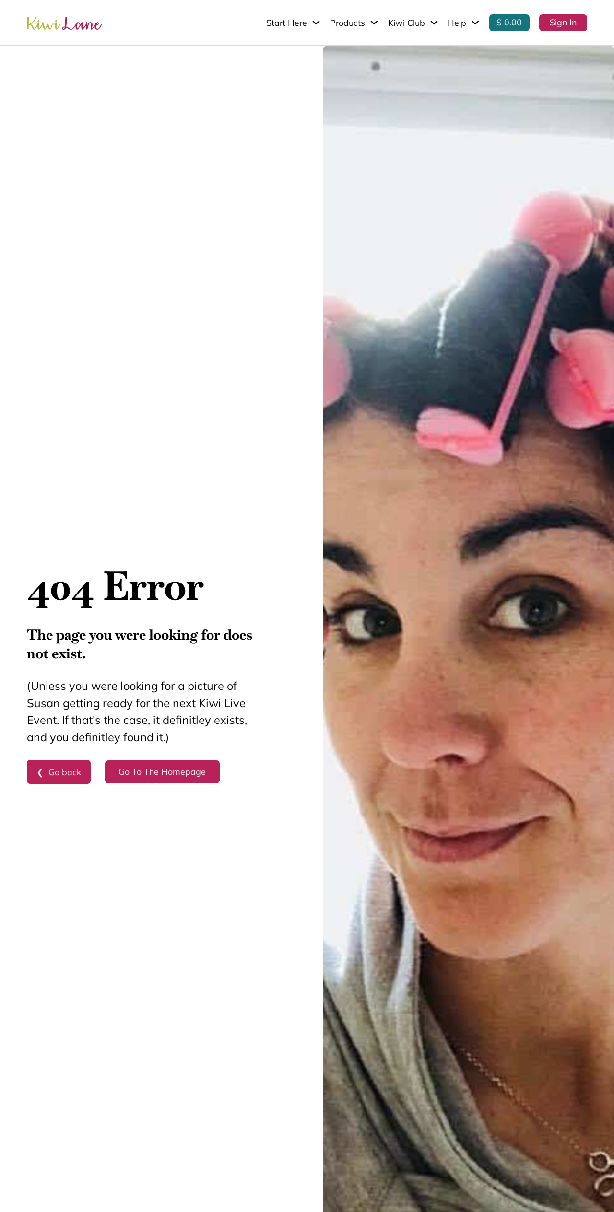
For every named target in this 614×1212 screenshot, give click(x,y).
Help (457, 22)
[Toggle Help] (475, 22)
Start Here (286, 22)
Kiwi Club (406, 22)
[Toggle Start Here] (316, 22)
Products (347, 22)
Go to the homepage (162, 771)
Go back (64, 772)
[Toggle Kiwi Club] (434, 22)
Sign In (563, 22)
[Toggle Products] (374, 22)
